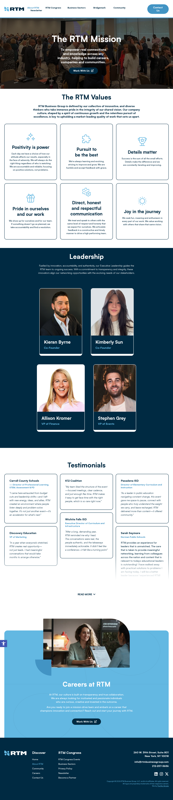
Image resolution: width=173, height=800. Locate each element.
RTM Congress (53, 7)
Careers (36, 773)
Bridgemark (99, 7)
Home (35, 759)
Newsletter (36, 10)
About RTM (33, 7)
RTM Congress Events (69, 759)
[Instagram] (161, 774)
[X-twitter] (167, 774)
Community (119, 7)
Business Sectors (77, 7)
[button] (3, 643)
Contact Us (37, 777)
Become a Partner (67, 777)
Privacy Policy (65, 768)
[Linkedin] (156, 774)
